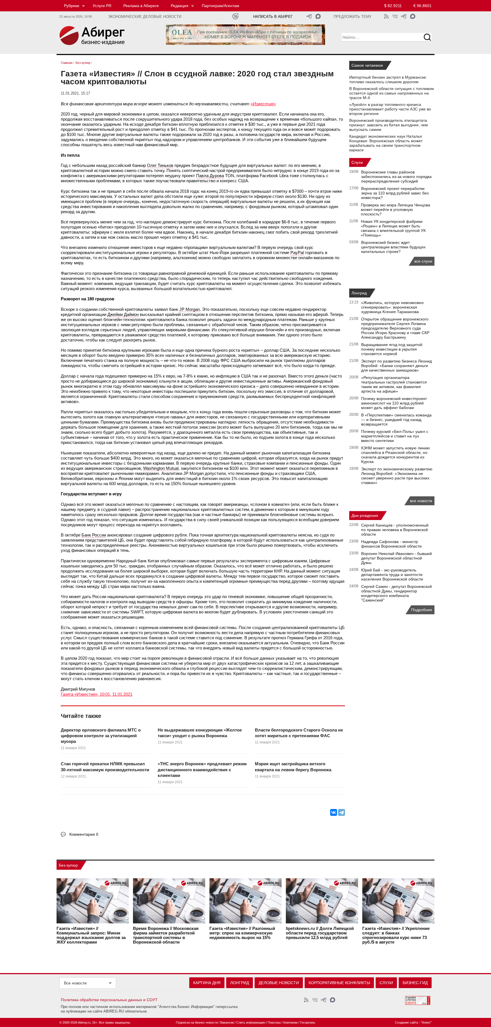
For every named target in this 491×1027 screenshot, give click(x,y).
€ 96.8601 (422, 5)
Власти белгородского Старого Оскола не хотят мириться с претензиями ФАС (299, 733)
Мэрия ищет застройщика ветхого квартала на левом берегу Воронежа (293, 766)
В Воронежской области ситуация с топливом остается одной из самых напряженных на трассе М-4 (391, 93)
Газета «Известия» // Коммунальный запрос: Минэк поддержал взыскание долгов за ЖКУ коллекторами (91, 935)
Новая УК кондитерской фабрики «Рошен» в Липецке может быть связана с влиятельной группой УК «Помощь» (393, 228)
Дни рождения (364, 515)
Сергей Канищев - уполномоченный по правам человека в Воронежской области (394, 529)
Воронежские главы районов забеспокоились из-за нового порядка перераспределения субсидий (396, 176)
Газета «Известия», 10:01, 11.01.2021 (96, 694)
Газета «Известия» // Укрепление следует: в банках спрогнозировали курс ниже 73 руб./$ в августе (396, 935)
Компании (290, 1022)
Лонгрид (359, 293)
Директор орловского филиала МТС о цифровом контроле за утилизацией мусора (101, 736)
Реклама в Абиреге (141, 5)
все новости (421, 500)
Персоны (274, 1022)
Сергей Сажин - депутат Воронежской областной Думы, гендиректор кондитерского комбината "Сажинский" (396, 593)
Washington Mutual (160, 468)
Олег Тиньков (160, 165)
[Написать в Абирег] (318, 16)
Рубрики (71, 5)
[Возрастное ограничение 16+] (235, 16)
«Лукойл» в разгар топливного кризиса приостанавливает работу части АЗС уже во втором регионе (390, 109)
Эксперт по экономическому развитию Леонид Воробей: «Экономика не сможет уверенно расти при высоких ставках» (396, 476)
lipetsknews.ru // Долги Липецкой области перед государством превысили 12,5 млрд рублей (320, 933)
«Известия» (263, 103)
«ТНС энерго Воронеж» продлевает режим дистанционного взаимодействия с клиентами (202, 769)
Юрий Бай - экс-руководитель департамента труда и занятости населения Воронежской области (392, 574)
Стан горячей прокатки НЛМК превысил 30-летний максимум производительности (105, 766)
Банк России (94, 535)
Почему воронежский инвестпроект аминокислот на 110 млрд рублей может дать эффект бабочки (394, 403)
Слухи (357, 162)
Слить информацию (250, 1022)
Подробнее (421, 609)
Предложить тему (352, 17)
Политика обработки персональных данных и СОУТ (109, 999)
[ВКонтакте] (333, 812)
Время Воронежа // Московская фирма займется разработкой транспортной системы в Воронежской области (166, 935)
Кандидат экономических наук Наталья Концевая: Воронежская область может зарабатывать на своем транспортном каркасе (386, 143)
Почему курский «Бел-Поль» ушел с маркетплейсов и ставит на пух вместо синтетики (394, 436)
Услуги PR (102, 5)
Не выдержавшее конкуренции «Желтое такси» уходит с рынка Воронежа (200, 733)
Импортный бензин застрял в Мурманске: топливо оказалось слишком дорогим (388, 79)
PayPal (297, 252)
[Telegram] (341, 812)
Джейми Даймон (123, 314)
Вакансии (227, 1022)
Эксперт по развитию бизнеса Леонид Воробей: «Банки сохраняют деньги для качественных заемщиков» (396, 365)
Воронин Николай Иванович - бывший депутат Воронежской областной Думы (396, 558)
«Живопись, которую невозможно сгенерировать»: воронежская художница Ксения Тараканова (392, 307)
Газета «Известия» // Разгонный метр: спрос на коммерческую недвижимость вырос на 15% (242, 933)
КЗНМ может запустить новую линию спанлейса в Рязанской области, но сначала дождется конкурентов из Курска (395, 455)
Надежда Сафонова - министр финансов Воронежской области (391, 543)
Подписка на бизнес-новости (197, 1022)
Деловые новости (279, 982)
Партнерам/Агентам (220, 5)
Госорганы (307, 1022)
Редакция (179, 5)
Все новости (75, 983)
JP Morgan (189, 309)
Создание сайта (406, 1022)
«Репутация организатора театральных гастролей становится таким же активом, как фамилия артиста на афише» (394, 384)
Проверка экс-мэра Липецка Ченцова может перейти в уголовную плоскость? (395, 209)
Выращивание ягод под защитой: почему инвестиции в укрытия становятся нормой (392, 349)
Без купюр (68, 865)
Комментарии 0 (83, 834)
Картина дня (206, 982)
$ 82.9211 (393, 5)
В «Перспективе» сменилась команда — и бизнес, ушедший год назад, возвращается (396, 419)
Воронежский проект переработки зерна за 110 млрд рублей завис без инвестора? (394, 193)
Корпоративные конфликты (339, 982)
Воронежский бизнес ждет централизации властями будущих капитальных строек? (393, 247)
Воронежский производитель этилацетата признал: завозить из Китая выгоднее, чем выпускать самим (388, 125)
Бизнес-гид (415, 982)
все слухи (423, 261)
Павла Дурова (210, 175)
